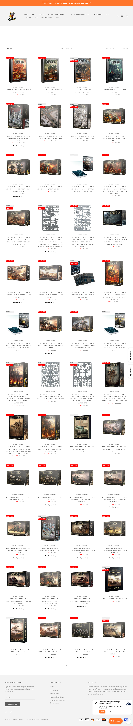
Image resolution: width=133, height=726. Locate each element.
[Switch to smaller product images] (8, 48)
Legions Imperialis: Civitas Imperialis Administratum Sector (18, 138)
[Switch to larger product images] (4, 48)
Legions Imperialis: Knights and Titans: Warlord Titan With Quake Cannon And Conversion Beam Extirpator (114, 398)
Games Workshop (18, 87)
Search (52, 687)
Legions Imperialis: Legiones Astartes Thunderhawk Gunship (18, 550)
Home (26, 14)
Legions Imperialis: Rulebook (114, 599)
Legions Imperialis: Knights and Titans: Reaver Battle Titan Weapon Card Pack (82, 189)
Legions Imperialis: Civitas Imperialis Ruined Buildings (82, 137)
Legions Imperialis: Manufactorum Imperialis (50, 549)
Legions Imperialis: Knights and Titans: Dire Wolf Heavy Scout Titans (18, 189)
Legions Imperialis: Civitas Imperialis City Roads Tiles (50, 137)
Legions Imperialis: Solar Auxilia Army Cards (18, 651)
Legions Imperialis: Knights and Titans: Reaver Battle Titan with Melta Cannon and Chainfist (114, 190)
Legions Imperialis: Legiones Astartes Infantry (50, 498)
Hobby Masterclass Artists (47, 17)
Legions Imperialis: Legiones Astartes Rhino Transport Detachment (114, 499)
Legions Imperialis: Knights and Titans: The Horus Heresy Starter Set (50, 295)
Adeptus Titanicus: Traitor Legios (114, 91)
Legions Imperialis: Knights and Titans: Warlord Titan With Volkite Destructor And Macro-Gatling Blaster (18, 450)
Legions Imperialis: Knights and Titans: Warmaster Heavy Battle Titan (50, 449)
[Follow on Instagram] (11, 712)
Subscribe (12, 704)
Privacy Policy (54, 693)
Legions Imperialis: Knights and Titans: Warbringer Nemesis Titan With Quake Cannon (114, 296)
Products (20, 29)
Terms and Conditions (57, 697)
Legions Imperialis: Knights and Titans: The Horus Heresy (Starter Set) (18, 295)
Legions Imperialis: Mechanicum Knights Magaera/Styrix (51, 601)
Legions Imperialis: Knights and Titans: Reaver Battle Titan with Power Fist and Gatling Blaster (18, 241)
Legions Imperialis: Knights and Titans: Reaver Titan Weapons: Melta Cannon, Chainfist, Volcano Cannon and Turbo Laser (82, 242)
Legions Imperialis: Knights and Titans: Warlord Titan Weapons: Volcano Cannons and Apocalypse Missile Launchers (82, 399)
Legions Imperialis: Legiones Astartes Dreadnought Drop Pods (114, 449)
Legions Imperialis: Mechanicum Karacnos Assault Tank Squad (18, 601)
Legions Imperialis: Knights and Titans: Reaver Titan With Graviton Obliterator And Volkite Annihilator (115, 241)
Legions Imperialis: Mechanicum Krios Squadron (82, 600)
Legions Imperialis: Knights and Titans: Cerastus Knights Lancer (114, 138)
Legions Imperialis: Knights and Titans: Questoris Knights (50, 188)
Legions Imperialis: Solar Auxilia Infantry (82, 651)
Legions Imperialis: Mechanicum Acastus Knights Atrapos (114, 550)
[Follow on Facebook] (6, 712)
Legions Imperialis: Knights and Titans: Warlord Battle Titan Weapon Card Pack (114, 346)
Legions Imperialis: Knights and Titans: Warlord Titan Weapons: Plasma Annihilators (50, 396)
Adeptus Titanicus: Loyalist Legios (50, 91)
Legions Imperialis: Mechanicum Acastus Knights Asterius (82, 550)
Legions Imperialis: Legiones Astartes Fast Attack (18, 498)
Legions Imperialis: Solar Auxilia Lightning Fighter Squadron (114, 652)
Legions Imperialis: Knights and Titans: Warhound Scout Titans (50, 346)
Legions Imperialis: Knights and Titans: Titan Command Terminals (82, 295)
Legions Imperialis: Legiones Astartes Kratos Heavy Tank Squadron (82, 499)
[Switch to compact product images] (11, 48)
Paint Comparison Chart (79, 14)
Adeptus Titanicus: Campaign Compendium (18, 91)
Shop (12, 29)
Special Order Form (56, 14)
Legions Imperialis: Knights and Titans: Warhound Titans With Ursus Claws (82, 346)
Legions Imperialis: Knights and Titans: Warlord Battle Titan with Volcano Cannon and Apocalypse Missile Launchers (18, 399)
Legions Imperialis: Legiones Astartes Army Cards (82, 448)
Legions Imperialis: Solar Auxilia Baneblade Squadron (50, 651)
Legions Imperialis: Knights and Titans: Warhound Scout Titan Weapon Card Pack (18, 346)
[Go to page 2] (73, 665)
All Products (38, 14)
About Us (27, 17)
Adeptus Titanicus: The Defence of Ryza (83, 91)
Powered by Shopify (42, 719)
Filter (125, 48)
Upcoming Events (101, 14)
